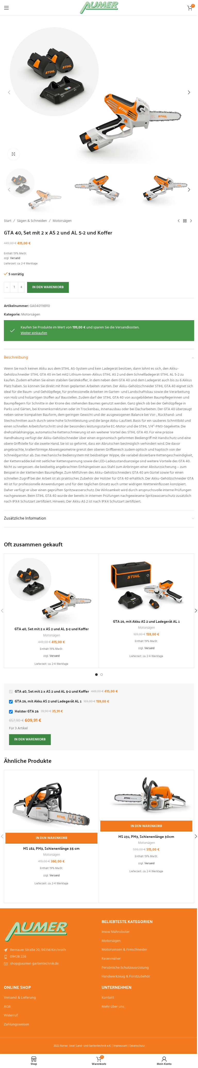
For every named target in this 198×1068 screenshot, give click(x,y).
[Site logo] (99, 8)
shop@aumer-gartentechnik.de (34, 964)
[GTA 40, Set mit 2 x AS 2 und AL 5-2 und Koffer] (51, 589)
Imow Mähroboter (116, 932)
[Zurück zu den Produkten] (185, 221)
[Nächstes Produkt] (191, 221)
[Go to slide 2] (101, 674)
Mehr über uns (113, 1006)
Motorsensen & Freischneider (124, 949)
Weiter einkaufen (34, 333)
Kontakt (108, 997)
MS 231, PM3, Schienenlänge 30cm (146, 836)
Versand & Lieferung (20, 997)
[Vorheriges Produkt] (179, 221)
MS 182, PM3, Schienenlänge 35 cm (51, 848)
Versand (15, 258)
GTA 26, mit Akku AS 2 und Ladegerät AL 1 (146, 621)
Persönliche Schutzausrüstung (125, 967)
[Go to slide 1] (96, 674)
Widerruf (11, 1015)
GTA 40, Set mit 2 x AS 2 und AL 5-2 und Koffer (51, 628)
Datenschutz (137, 1045)
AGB (7, 1006)
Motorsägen (62, 221)
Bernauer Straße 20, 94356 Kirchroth (38, 950)
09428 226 (18, 957)
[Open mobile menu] (6, 8)
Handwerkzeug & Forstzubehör (126, 976)
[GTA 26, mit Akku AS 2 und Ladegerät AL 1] (146, 585)
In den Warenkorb (48, 287)
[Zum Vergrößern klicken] (13, 154)
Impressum (120, 1045)
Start (7, 221)
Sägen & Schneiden (32, 221)
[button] (9, 92)
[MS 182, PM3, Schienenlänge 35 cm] (51, 802)
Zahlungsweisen (16, 1024)
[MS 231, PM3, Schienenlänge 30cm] (146, 796)
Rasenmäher (111, 958)
